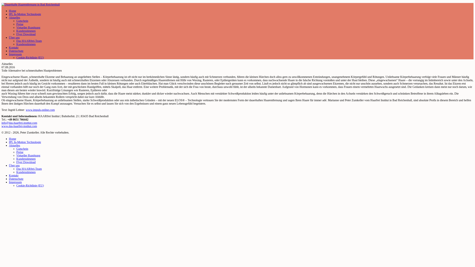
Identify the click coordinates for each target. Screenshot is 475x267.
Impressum (15, 54)
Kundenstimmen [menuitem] (26, 158)
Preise (19, 24)
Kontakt (13, 47)
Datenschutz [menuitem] (16, 178)
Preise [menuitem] (19, 152)
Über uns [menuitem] (14, 165)
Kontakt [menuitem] (13, 175)
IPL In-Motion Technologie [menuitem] (25, 142)
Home (12, 10)
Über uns (14, 37)
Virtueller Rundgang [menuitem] (28, 155)
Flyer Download (26, 34)
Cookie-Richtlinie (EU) (30, 57)
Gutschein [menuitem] (22, 148)
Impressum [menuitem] (15, 182)
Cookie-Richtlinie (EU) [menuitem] (30, 185)
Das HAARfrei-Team (29, 40)
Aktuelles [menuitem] (14, 145)
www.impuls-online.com (40, 109)
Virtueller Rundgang (28, 27)
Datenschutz (16, 50)
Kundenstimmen (26, 30)
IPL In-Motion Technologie (25, 14)
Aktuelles (14, 17)
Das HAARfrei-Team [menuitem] (29, 168)
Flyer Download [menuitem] (26, 162)
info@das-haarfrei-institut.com (19, 122)
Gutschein (22, 20)
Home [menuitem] (12, 138)
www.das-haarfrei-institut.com (19, 126)
